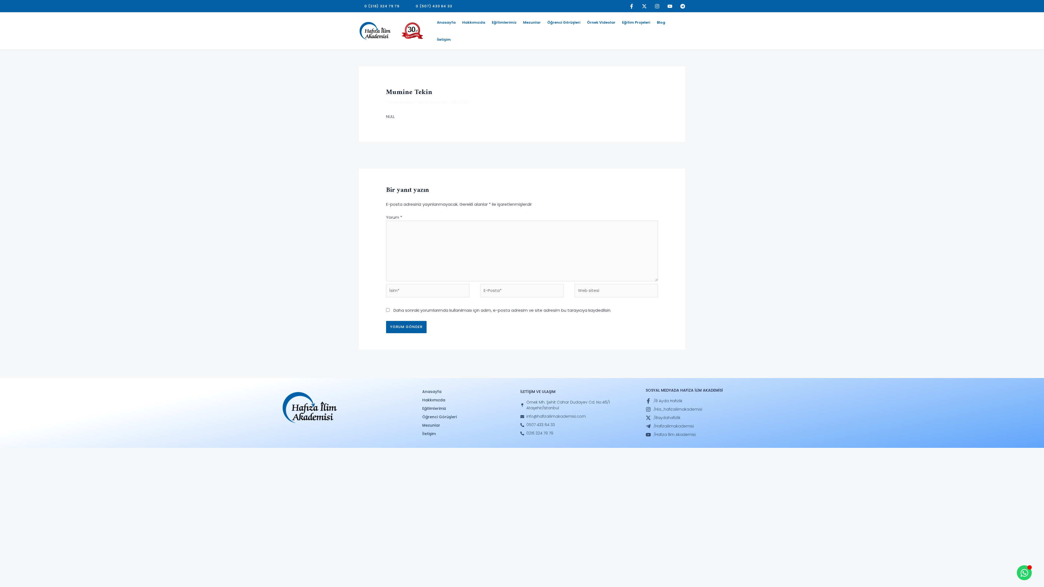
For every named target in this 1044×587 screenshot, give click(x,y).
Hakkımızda (473, 22)
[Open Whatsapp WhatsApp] (1024, 572)
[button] (382, 6)
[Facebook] (631, 6)
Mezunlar (532, 22)
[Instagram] (657, 6)
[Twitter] (644, 6)
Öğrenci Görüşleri (563, 22)
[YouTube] (669, 6)
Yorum (394, 217)
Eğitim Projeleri (636, 22)
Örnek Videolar (601, 22)
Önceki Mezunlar (378, 155)
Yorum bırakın (399, 102)
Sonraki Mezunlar (665, 155)
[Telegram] (682, 6)
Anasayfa (446, 22)
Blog (661, 22)
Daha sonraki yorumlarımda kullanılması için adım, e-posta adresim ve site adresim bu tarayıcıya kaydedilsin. (502, 310)
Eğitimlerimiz (504, 22)
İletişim (444, 39)
